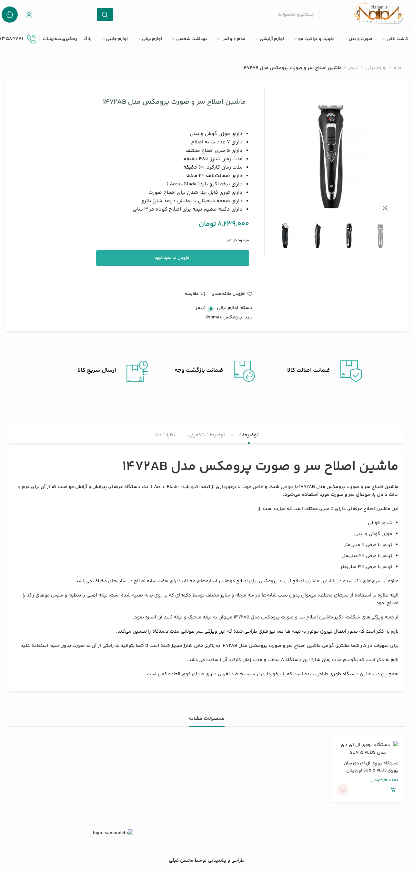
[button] (392, 789)
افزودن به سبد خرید (173, 257)
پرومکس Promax (224, 317)
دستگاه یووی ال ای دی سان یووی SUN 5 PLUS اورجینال (371, 767)
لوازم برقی (376, 68)
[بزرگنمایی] (384, 207)
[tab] (248, 435)
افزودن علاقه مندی (228, 293)
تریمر (353, 68)
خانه (397, 68)
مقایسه (191, 293)
